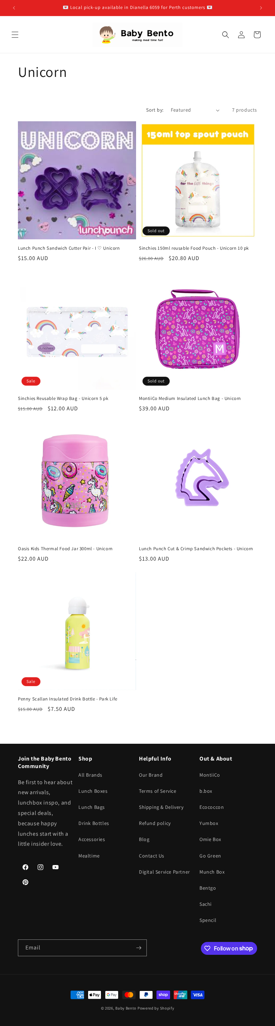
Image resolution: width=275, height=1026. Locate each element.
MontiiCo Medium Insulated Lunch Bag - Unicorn (190, 398)
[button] (15, 35)
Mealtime (89, 855)
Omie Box (210, 839)
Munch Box (212, 872)
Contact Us (151, 855)
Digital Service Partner (164, 872)
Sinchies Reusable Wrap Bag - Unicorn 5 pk (63, 398)
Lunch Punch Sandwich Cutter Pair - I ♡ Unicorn (69, 248)
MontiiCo (209, 775)
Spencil (207, 920)
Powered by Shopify (156, 1008)
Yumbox (208, 823)
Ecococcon (211, 807)
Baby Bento (125, 1008)
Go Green (210, 855)
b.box (205, 791)
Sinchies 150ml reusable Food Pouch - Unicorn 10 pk (194, 248)
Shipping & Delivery (161, 807)
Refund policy (155, 823)
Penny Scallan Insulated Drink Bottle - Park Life (67, 699)
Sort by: (154, 110)
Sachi (205, 904)
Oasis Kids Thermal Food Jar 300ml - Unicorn (65, 549)
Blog (144, 839)
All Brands (90, 775)
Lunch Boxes (93, 791)
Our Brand (151, 775)
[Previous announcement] (14, 8)
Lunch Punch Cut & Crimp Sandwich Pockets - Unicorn (196, 549)
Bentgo (207, 888)
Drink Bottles (93, 823)
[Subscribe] (138, 947)
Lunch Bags (91, 807)
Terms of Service (158, 791)
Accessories (91, 839)
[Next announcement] (261, 8)
